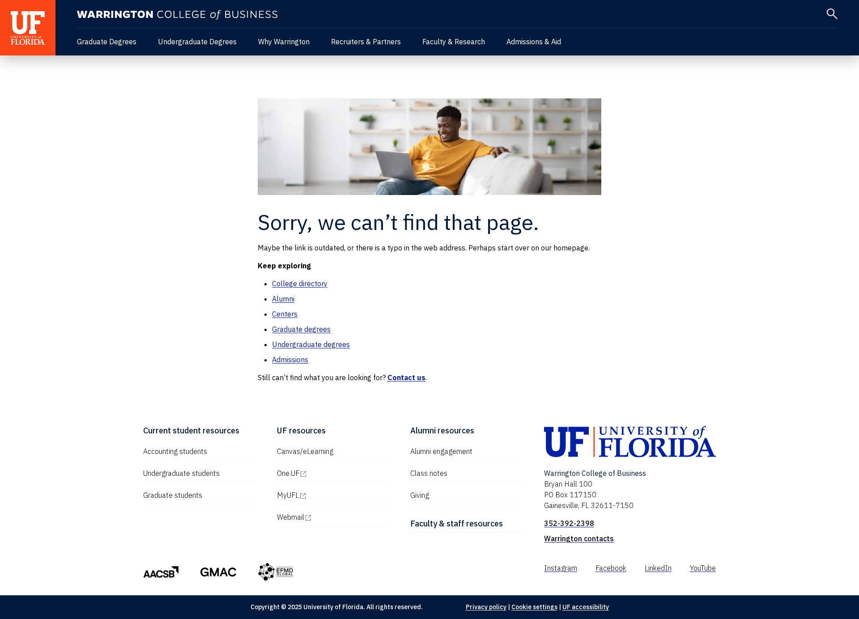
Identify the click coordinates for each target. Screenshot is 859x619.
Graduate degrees (301, 329)
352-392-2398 (569, 523)
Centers (285, 314)
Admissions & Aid (533, 41)
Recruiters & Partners (366, 41)
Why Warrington (284, 41)
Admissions (290, 359)
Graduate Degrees (106, 41)
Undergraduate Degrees (197, 41)
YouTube (703, 568)
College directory (299, 283)
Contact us (406, 377)
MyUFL (326, 495)
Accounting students (175, 451)
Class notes (428, 473)
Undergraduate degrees (311, 344)
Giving (419, 495)
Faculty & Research (453, 41)
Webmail (329, 517)
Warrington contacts (579, 538)
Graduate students (172, 495)
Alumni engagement (441, 451)
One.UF (326, 473)
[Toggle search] (832, 13)
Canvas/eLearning (305, 451)
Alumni (283, 298)
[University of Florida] (27, 27)
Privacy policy (486, 607)
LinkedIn (658, 568)
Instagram (560, 568)
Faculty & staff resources (456, 523)
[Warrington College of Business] (177, 15)
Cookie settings (534, 607)
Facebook (610, 568)
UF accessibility (585, 607)
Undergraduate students (181, 473)
